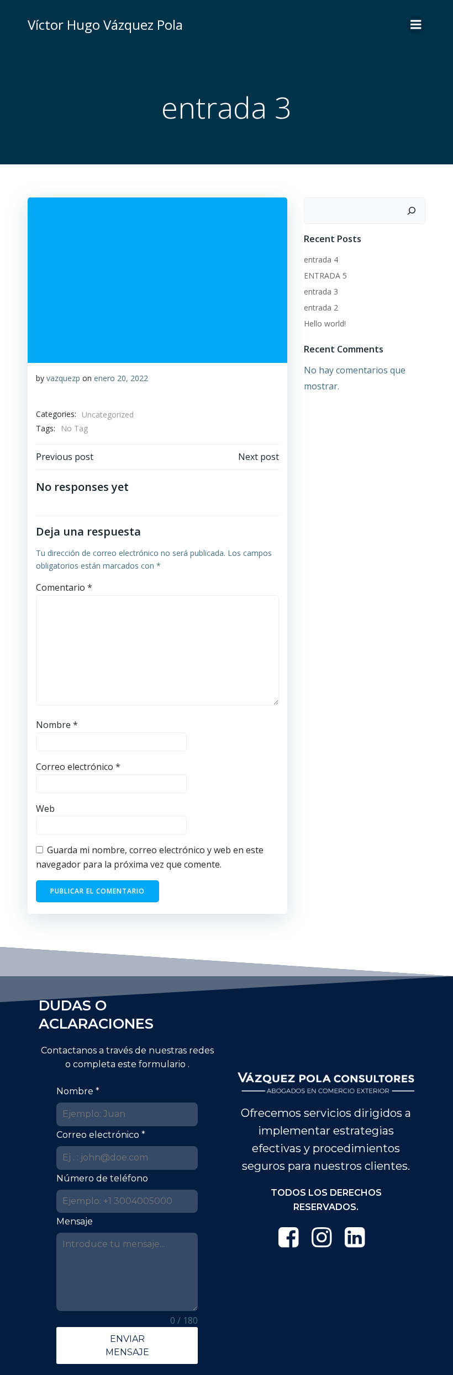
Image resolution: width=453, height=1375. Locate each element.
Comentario (64, 587)
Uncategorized (108, 414)
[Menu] (416, 24)
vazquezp (63, 378)
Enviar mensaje (127, 1345)
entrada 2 (321, 307)
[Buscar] (411, 210)
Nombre (57, 725)
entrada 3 (321, 291)
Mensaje (74, 1221)
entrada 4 (321, 259)
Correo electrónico (78, 767)
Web (45, 808)
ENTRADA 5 (325, 275)
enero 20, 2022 (121, 378)
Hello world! (325, 323)
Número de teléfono (102, 1178)
